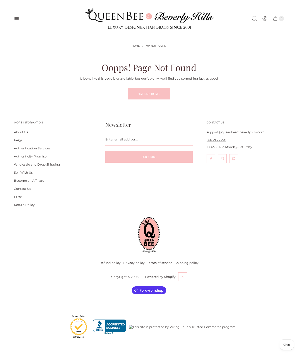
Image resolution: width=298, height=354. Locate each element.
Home (136, 45)
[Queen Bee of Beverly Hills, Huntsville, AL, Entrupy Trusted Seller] (76, 339)
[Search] (254, 18)
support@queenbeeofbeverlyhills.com (235, 132)
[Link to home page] (149, 234)
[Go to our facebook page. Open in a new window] (211, 158)
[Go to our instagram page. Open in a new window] (222, 158)
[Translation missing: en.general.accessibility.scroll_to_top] (182, 276)
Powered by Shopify (160, 277)
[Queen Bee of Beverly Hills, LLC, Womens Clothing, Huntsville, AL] (109, 327)
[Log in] (265, 18)
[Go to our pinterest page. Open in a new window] (233, 158)
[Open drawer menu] (16, 18)
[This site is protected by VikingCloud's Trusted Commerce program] (182, 327)
